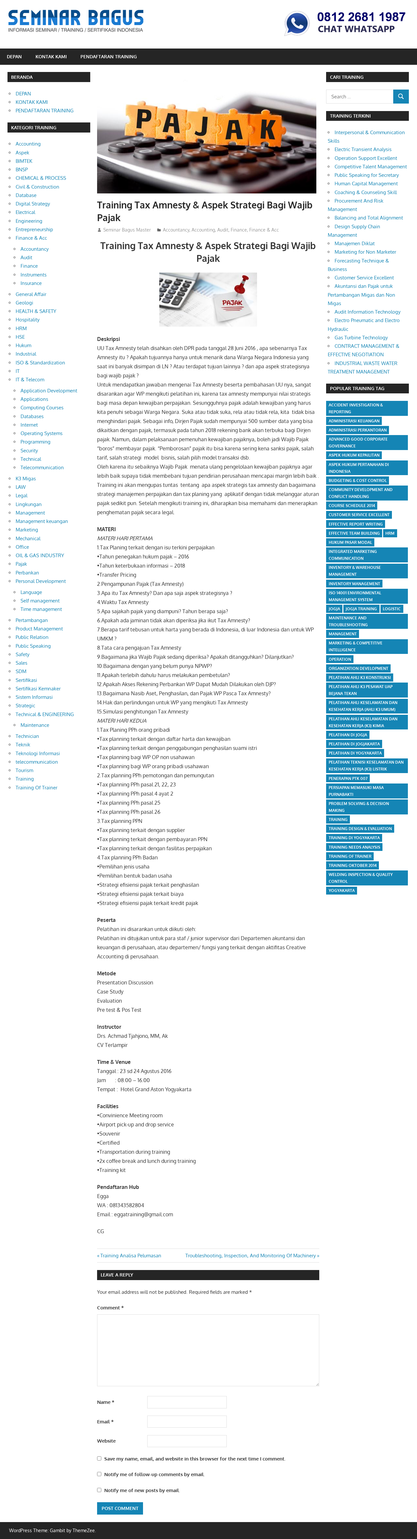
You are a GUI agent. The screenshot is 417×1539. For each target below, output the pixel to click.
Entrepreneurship (34, 229)
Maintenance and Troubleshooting (348, 621)
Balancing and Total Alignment (369, 218)
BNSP (22, 169)
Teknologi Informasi (38, 753)
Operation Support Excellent (366, 158)
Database (26, 195)
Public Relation (32, 637)
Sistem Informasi (34, 697)
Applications (34, 399)
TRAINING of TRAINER (350, 856)
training (338, 819)
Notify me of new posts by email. (142, 1490)
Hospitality (27, 320)
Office (22, 547)
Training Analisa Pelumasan (130, 1255)
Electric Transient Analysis (363, 149)
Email (105, 1422)
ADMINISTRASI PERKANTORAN (358, 430)
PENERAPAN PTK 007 (348, 778)
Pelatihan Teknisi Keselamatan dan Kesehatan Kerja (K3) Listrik (366, 765)
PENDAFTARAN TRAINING (108, 56)
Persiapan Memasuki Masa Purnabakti (356, 791)
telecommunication (37, 762)
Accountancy (176, 230)
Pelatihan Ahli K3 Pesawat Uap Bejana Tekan (361, 690)
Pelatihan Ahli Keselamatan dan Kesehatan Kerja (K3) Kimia (363, 722)
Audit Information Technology (367, 312)
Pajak (21, 564)
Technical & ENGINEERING (45, 714)
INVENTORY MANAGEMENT (354, 583)
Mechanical (28, 538)
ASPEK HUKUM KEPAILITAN (354, 455)
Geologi (24, 303)
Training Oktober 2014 (353, 865)
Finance (239, 230)
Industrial (26, 354)
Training (25, 779)
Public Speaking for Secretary (367, 175)
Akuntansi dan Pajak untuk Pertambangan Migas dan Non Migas (361, 294)
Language (31, 592)
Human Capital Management (366, 183)
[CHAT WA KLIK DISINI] (345, 37)
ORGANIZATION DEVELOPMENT (358, 668)
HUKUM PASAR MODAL (350, 542)
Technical (31, 459)
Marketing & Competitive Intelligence (355, 646)
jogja (334, 608)
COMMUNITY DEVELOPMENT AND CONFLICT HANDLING (361, 493)
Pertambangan (32, 620)
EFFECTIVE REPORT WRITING (356, 524)
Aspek (22, 152)
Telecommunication (42, 467)
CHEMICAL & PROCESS (41, 178)
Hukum (23, 345)
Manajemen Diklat (355, 243)
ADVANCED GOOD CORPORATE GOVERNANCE (358, 442)
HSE (20, 337)
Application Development (49, 391)
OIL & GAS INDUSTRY (40, 555)
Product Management (39, 629)
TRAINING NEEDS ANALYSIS (354, 847)
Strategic (25, 705)
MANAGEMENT (343, 633)
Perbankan (27, 573)
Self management (40, 601)
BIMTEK (24, 161)
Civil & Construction (37, 187)
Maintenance (35, 725)
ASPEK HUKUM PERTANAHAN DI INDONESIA (359, 468)
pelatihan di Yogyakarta (355, 753)
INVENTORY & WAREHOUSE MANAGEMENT (355, 571)
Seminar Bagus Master (127, 230)
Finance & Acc (264, 230)
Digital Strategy (33, 204)
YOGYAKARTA (342, 890)
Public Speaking (33, 646)
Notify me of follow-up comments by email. (154, 1474)
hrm (390, 533)
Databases (32, 416)
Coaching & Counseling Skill (366, 192)
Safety (22, 654)
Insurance (31, 283)
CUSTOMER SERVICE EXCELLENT (359, 514)
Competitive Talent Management (371, 166)
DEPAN (14, 56)
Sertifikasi (26, 680)
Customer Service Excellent (364, 278)
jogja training (361, 608)
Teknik (23, 744)
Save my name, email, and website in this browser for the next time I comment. (194, 1459)
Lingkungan (29, 504)
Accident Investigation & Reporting (356, 408)
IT (18, 371)
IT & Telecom (30, 379)
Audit (222, 230)
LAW (21, 487)
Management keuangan (42, 521)
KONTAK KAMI (51, 56)
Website (106, 1441)
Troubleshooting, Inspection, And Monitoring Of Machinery (250, 1255)
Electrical (25, 212)
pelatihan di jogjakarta (354, 743)
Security (29, 450)
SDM (21, 671)
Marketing (27, 530)
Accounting (203, 230)
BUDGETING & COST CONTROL (358, 480)
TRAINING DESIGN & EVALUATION (360, 828)
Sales (21, 663)
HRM (21, 328)
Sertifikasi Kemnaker (38, 688)
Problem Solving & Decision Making (359, 807)
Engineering (29, 221)
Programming (35, 442)
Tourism (24, 770)
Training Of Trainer (36, 787)
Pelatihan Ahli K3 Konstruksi (360, 677)
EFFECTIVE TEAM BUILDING (354, 533)
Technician (27, 736)
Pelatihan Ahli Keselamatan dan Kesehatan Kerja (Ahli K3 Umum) (363, 706)
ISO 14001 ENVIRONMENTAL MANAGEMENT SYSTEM (355, 596)
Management (30, 513)
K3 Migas (26, 478)
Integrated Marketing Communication (353, 555)
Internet (29, 425)
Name (105, 1402)
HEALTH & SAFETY (36, 311)
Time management (41, 609)
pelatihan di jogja (348, 734)
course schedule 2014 (352, 505)
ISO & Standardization (40, 363)
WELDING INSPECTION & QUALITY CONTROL (361, 878)
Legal (21, 495)
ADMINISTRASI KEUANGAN (354, 420)
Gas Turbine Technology (361, 337)
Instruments (34, 275)
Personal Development (41, 581)
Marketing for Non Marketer (365, 252)
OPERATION (340, 659)
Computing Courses (42, 407)
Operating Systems (42, 433)
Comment (110, 1308)
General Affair (31, 294)
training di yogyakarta (354, 837)
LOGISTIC (392, 608)
